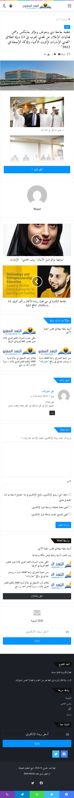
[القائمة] (69, 7)
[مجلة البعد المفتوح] (37, 6)
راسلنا (69, 715)
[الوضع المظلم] (4, 7)
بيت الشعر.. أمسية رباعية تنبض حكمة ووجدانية (51, 555)
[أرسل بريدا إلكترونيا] (59, 55)
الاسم (69, 481)
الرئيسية (65, 19)
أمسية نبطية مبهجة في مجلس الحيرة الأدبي (57, 331)
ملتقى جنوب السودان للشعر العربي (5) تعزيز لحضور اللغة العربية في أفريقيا (19, 340)
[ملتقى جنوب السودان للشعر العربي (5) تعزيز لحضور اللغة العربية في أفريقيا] (19, 331)
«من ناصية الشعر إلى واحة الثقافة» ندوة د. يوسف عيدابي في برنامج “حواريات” (55, 360)
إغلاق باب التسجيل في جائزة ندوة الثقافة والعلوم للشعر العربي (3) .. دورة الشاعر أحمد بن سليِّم (19, 361)
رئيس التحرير (66, 704)
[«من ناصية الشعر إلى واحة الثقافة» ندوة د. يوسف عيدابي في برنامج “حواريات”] (54, 351)
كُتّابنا (69, 709)
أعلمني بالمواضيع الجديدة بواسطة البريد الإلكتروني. (49, 514)
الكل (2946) (37, 596)
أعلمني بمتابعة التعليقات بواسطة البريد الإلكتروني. (50, 507)
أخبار (58, 19)
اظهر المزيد (38, 169)
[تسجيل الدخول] (11, 7)
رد (52, 413)
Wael (63, 55)
